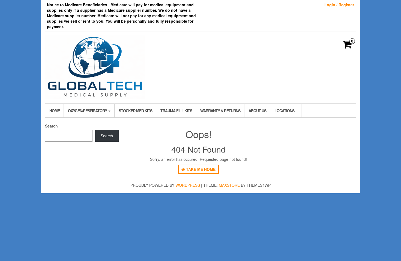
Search (51, 126)
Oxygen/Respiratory (88, 110)
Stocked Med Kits (135, 110)
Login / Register (339, 4)
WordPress (187, 185)
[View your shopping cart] (347, 46)
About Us (257, 110)
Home (54, 110)
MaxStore (229, 185)
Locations (284, 110)
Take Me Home (200, 169)
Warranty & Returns (220, 110)
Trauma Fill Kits (176, 110)
